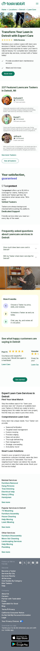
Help (3, 586)
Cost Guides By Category (12, 581)
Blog (3, 606)
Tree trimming (8, 489)
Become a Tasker (9, 571)
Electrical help (8, 492)
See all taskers (10, 161)
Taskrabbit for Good (10, 604)
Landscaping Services (12, 541)
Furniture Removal (10, 483)
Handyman (6, 497)
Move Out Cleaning (10, 538)
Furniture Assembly (10, 514)
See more (6, 502)
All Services (6, 578)
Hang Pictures (8, 486)
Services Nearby (8, 576)
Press (4, 601)
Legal (4, 618)
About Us (5, 594)
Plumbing (6, 547)
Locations (13, 10)
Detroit (22, 10)
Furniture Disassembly (12, 536)
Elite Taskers (7, 583)
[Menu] (37, 3)
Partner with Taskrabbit (11, 599)
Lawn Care (6, 364)
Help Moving (7, 519)
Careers (5, 596)
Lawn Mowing (8, 522)
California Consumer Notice (13, 613)
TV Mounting (7, 511)
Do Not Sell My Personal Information (16, 615)
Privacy (12, 609)
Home (4, 10)
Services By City (8, 573)
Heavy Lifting (8, 494)
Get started (20, 380)
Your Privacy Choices (10, 621)
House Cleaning (9, 516)
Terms (4, 609)
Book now (8, 74)
